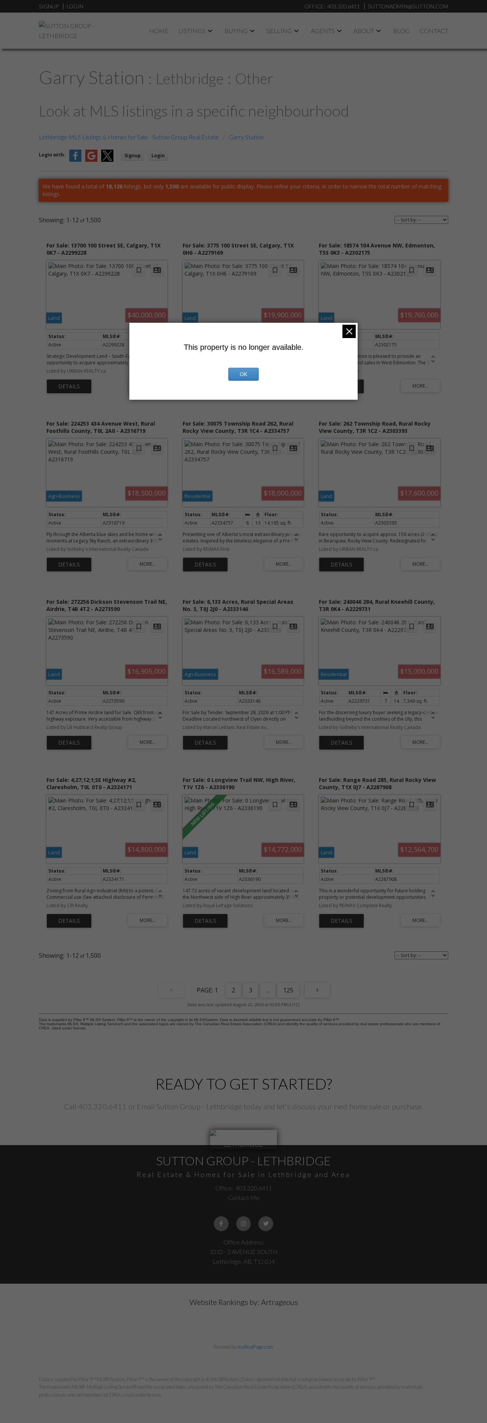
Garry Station (246, 136)
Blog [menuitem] (401, 30)
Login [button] (158, 155)
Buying (236, 30)
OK (243, 374)
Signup (49, 6)
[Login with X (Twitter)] (107, 160)
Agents (323, 30)
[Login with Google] (91, 160)
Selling (279, 30)
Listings (191, 30)
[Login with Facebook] (75, 160)
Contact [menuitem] (434, 30)
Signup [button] (132, 155)
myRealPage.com (255, 1347)
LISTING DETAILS (69, 386)
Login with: (52, 155)
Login (75, 6)
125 (288, 990)
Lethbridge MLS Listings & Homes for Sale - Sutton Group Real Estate (129, 136)
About (363, 30)
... (267, 990)
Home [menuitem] (159, 30)
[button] (221, 1223)
